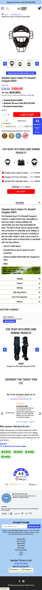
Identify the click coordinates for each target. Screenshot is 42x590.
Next (37, 64)
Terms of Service (21, 541)
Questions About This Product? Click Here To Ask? (21, 73)
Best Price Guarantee (19, 296)
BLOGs (21, 554)
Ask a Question (10, 321)
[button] (2, 413)
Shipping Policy (21, 543)
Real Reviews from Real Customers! (20, 399)
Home (6, 14)
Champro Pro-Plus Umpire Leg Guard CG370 (21, 366)
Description (20, 202)
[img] (21, 397)
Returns (20, 283)
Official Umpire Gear (16, 14)
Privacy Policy (21, 545)
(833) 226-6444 (21, 563)
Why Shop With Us (19, 292)
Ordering (20, 287)
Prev (5, 64)
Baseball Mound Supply (18, 585)
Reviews (20, 301)
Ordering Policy (21, 539)
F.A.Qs (21, 552)
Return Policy (21, 548)
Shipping (20, 278)
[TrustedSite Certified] (15, 570)
